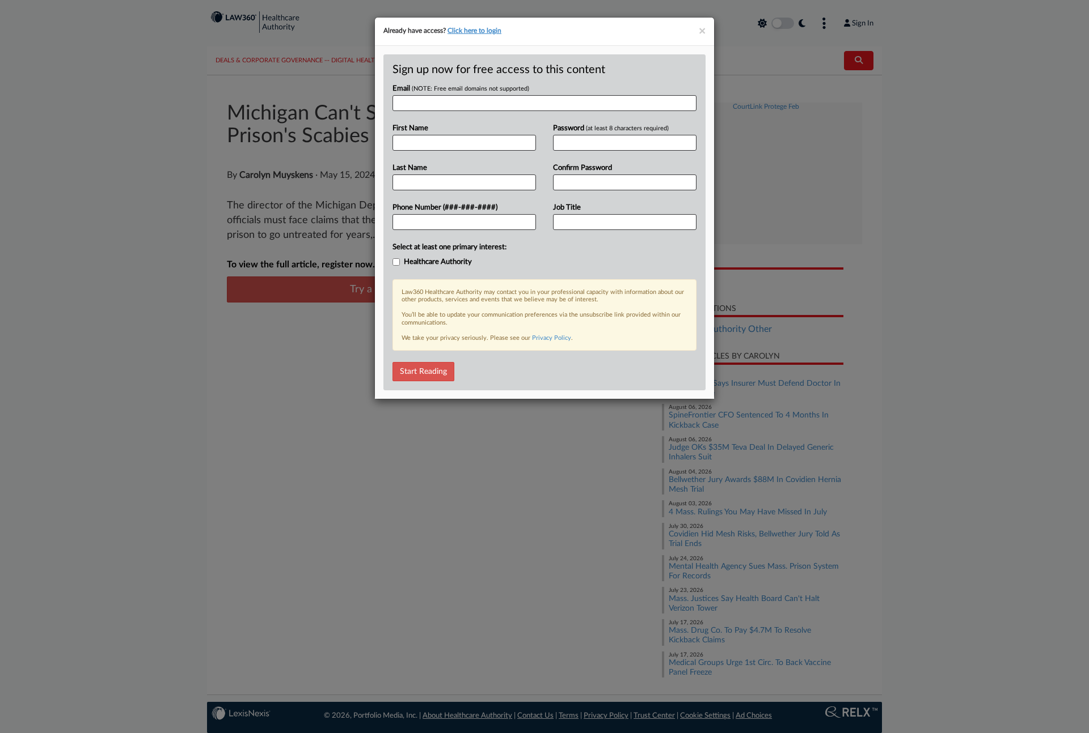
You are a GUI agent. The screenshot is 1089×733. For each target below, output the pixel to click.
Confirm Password (582, 168)
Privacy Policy (551, 338)
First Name (410, 128)
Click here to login (474, 30)
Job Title (567, 207)
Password (611, 128)
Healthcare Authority (438, 262)
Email (460, 88)
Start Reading (423, 372)
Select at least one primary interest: (449, 247)
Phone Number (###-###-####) (444, 207)
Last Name (409, 168)
